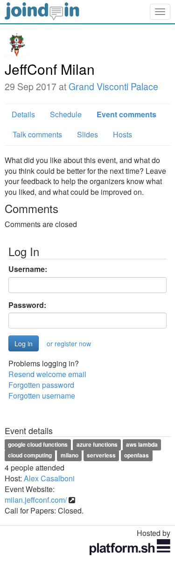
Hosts (122, 134)
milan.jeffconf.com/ (36, 499)
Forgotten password (41, 384)
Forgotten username (41, 395)
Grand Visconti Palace (113, 86)
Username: (27, 269)
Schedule (66, 114)
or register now (69, 343)
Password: (27, 305)
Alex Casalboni (49, 478)
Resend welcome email (47, 374)
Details (23, 114)
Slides (87, 134)
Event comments (126, 114)
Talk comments (37, 134)
